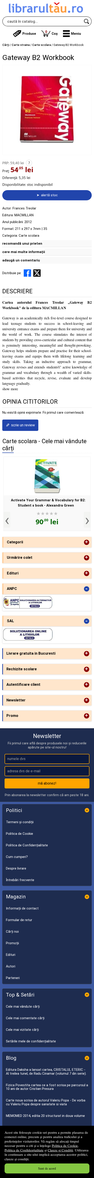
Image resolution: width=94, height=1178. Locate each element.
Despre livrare (16, 868)
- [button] (86, 588)
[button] (72, 34)
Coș (51, 33)
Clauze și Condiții (60, 1150)
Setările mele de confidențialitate (31, 1041)
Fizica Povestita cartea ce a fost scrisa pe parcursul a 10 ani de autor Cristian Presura (47, 1087)
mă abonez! (47, 783)
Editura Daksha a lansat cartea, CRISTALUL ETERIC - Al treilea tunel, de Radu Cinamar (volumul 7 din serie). (46, 1072)
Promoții (12, 943)
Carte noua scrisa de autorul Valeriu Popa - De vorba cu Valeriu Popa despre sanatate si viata (45, 1102)
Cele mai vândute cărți (23, 1006)
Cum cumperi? (17, 857)
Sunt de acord (47, 1168)
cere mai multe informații (23, 252)
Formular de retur (19, 920)
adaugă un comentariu (21, 260)
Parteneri (13, 978)
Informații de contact (22, 908)
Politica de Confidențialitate (24, 1150)
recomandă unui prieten (22, 243)
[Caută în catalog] (87, 21)
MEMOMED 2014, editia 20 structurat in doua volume (45, 1116)
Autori (10, 966)
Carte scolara (29, 236)
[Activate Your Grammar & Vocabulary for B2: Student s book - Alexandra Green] (47, 476)
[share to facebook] (27, 273)
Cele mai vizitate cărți (22, 1030)
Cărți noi (12, 931)
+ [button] (86, 542)
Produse (29, 34)
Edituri (10, 955)
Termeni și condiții (20, 822)
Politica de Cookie (65, 1145)
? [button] (29, 162)
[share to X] (37, 273)
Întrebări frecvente (20, 880)
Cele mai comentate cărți (25, 1018)
